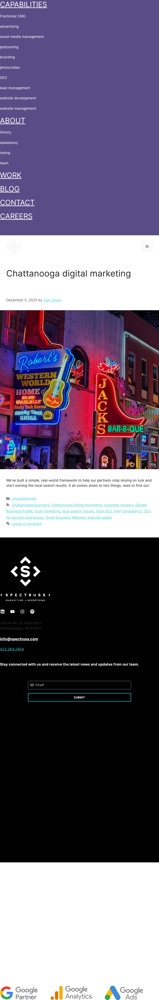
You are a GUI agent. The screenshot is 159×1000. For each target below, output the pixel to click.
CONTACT (17, 202)
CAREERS (16, 216)
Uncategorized (24, 498)
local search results (78, 511)
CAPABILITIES (23, 4)
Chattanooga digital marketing (76, 505)
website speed (99, 518)
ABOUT (12, 120)
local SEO (104, 511)
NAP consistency (128, 511)
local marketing (47, 511)
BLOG (10, 188)
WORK (11, 175)
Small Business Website (65, 518)
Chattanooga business (30, 505)
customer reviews (118, 505)
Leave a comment (27, 524)
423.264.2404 (12, 649)
